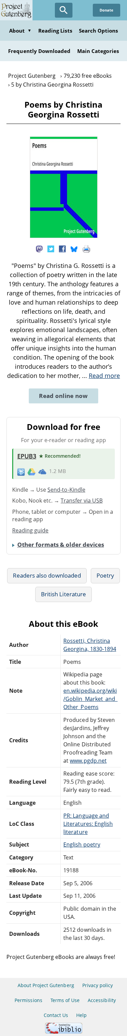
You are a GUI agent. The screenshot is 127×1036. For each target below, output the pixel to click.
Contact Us (56, 1015)
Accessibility (102, 1000)
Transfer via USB (82, 500)
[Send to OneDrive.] (42, 471)
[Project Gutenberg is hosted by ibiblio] (63, 1032)
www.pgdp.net (88, 760)
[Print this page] (86, 248)
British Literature (63, 594)
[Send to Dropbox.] (21, 471)
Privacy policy (97, 985)
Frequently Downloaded (39, 51)
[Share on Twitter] (50, 248)
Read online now (63, 396)
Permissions (28, 1000)
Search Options (98, 30)
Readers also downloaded (47, 575)
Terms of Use (65, 1000)
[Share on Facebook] (62, 248)
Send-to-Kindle (66, 489)
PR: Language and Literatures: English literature (88, 824)
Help (81, 1015)
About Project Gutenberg (46, 985)
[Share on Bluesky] (74, 248)
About (20, 30)
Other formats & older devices (60, 544)
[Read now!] (64, 236)
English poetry (81, 844)
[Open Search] (63, 10)
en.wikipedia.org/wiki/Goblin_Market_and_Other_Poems (90, 699)
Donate (106, 10)
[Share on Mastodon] (39, 248)
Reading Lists (55, 30)
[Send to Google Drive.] (31, 471)
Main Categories (98, 51)
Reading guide (30, 530)
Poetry (105, 575)
